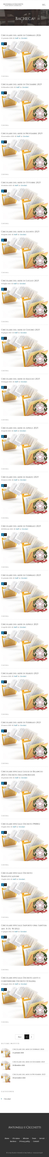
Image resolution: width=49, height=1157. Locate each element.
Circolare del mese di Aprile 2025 (19, 428)
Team (34, 1138)
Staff (16, 38)
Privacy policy (24, 1141)
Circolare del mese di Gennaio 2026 (21, 35)
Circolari (7, 1099)
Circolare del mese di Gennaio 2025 (21, 575)
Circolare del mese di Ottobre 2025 (21, 182)
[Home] (13, 6)
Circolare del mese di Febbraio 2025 (21, 526)
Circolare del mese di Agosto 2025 (20, 231)
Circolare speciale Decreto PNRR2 (20, 824)
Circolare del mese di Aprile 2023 (19, 624)
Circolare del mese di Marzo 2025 (20, 477)
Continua (5, 76)
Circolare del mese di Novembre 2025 (21, 133)
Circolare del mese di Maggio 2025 (20, 378)
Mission (26, 1138)
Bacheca (13, 1141)
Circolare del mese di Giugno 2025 (20, 329)
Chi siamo (16, 1138)
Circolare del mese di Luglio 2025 (20, 280)
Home (7, 1138)
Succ (20, 1037)
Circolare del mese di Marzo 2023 (19, 673)
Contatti (36, 1141)
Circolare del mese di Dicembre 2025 (21, 84)
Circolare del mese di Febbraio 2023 (21, 722)
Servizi (41, 1138)
